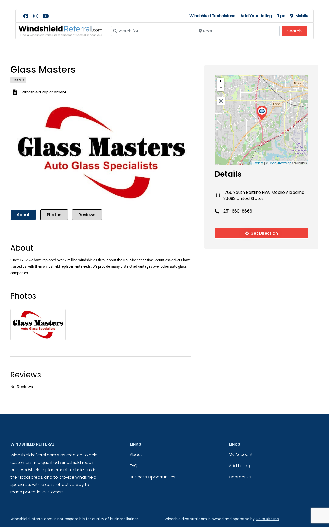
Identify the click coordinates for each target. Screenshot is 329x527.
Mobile (301, 16)
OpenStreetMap (280, 163)
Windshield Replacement (44, 92)
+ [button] (220, 81)
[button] (24, 153)
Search (297, 31)
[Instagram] (35, 16)
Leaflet (258, 163)
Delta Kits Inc (267, 518)
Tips (281, 16)
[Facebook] (25, 16)
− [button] (221, 87)
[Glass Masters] (261, 113)
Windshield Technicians (212, 16)
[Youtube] (45, 16)
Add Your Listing (256, 16)
